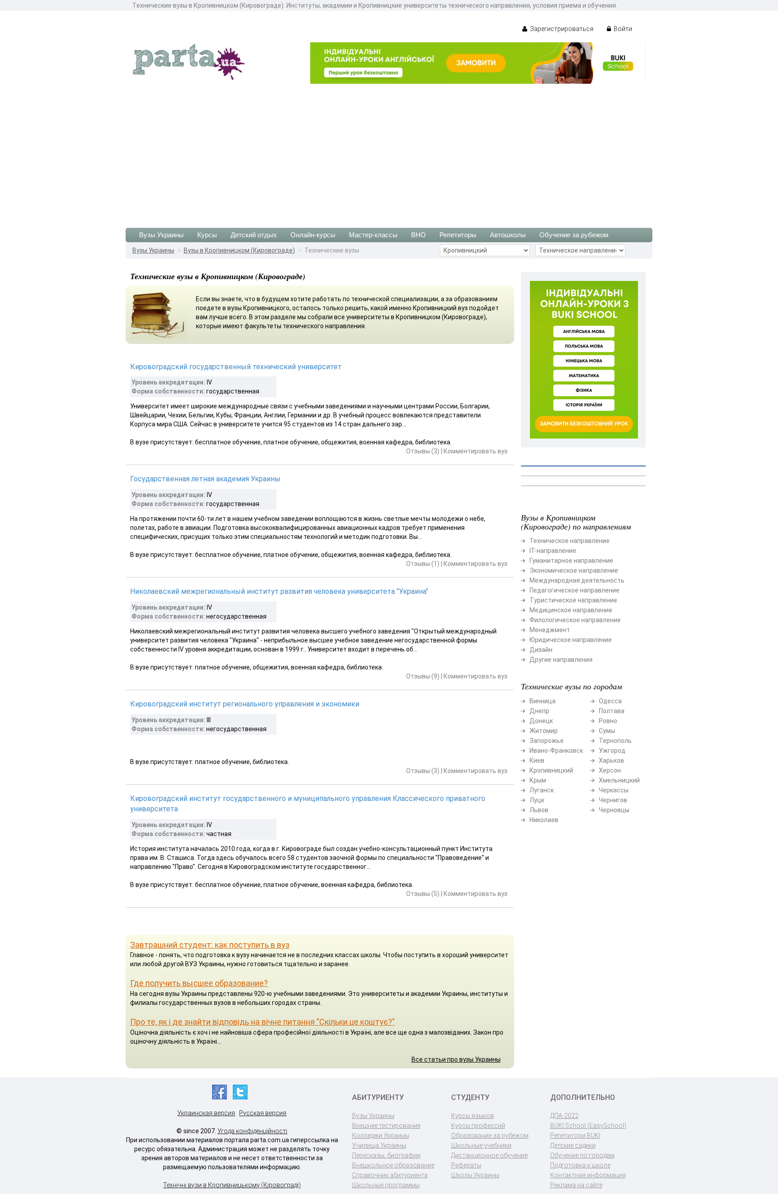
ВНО (418, 235)
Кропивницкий (551, 770)
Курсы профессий (478, 1125)
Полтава (611, 711)
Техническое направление (569, 540)
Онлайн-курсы (312, 235)
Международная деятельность (576, 580)
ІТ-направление (552, 550)
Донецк (541, 720)
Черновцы (614, 810)
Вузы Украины (161, 235)
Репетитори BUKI (575, 1135)
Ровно (608, 720)
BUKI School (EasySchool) (588, 1125)
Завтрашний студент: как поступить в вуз (209, 945)
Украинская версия (206, 1113)
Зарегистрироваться (561, 28)
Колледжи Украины (380, 1135)
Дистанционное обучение (489, 1155)
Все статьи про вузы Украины (456, 1059)
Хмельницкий (619, 780)
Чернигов (613, 800)
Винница (542, 701)
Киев (536, 760)
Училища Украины (379, 1145)
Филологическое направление (575, 620)
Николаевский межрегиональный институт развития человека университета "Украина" (279, 591)
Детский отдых (254, 235)
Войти (622, 28)
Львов (538, 810)
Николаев (543, 819)
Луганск (541, 790)
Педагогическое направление (574, 590)
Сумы (607, 730)
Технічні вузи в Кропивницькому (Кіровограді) (232, 1185)
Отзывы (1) (422, 563)
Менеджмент (549, 629)
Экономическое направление (573, 570)
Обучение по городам (582, 1155)
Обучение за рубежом (573, 235)
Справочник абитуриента (390, 1175)
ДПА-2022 (564, 1115)
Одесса (610, 701)
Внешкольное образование (393, 1165)
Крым (537, 780)
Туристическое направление (573, 600)
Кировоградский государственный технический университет (236, 366)
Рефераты (466, 1165)
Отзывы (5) (422, 893)
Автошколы (508, 235)
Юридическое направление (570, 639)
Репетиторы (457, 235)
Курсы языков (472, 1115)
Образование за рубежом (490, 1135)
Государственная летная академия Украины (205, 479)
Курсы (207, 235)
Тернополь (615, 740)
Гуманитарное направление (571, 560)
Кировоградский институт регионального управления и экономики (244, 704)
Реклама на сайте (576, 1185)
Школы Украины (475, 1175)
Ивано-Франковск (556, 750)
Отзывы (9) (422, 676)
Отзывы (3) (422, 451)
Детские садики (573, 1145)
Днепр (539, 711)
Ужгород (612, 750)
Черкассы (614, 790)
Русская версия (262, 1113)
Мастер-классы (373, 235)
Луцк (536, 800)
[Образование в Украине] (188, 61)
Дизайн (540, 649)
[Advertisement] (389, 151)
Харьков (611, 760)
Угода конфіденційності (252, 1131)
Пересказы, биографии (386, 1155)
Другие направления (561, 659)
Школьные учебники (481, 1145)
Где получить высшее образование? (199, 983)
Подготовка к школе (580, 1165)
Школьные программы (386, 1185)
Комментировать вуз (475, 451)
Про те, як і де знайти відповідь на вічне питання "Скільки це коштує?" (262, 1022)
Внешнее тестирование (386, 1125)
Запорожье (546, 740)
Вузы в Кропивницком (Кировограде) (239, 250)
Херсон (610, 770)
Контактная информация (588, 1175)
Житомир (543, 730)
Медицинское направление (570, 610)
